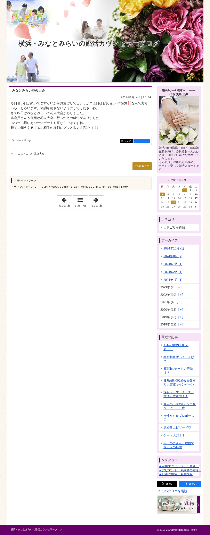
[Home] (12, 153)
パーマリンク (24, 140)
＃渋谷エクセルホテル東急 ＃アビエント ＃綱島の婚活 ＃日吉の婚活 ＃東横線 (180, 470)
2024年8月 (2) (172, 256)
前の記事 (65, 201)
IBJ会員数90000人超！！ (175, 347)
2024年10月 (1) (173, 248)
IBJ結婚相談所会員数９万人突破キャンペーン (179, 382)
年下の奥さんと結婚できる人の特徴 (178, 445)
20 (173, 202)
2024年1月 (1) (172, 279)
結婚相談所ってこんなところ (178, 359)
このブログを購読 (174, 491)
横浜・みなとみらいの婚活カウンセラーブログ (88, 43)
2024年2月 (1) (172, 272)
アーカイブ (169, 240)
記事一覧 (80, 205)
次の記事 (97, 201)
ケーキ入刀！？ (174, 435)
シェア (128, 141)
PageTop (140, 166)
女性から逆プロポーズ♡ (178, 417)
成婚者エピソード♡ (177, 427)
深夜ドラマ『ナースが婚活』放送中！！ (178, 394)
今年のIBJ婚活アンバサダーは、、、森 (179, 406)
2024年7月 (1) (172, 264)
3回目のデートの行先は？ (178, 370)
